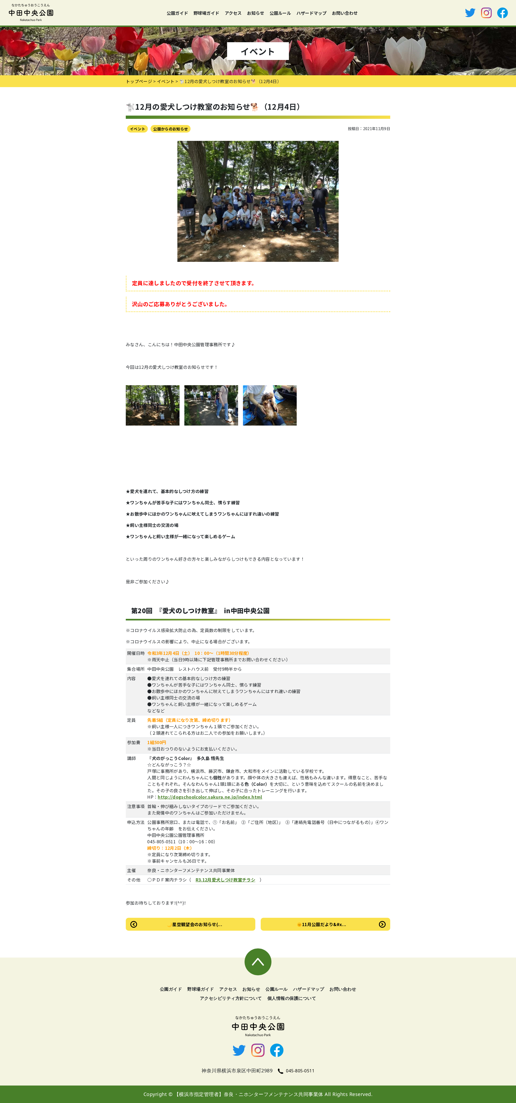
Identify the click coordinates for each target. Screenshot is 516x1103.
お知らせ (255, 13)
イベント (137, 128)
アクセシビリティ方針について (231, 998)
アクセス (233, 13)
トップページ (139, 81)
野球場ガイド (206, 13)
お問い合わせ (345, 13)
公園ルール (280, 13)
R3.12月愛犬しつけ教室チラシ (225, 879)
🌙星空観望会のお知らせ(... (194, 924)
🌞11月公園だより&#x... (321, 924)
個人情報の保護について (291, 998)
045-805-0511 (300, 1071)
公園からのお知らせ (170, 128)
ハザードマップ (311, 13)
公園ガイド (177, 13)
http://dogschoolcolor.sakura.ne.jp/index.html (210, 797)
